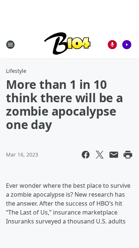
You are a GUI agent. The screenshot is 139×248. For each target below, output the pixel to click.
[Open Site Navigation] (10, 44)
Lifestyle (16, 70)
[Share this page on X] (100, 154)
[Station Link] (67, 44)
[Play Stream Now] (126, 44)
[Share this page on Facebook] (85, 154)
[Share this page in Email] (114, 154)
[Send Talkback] (112, 44)
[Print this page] (128, 154)
